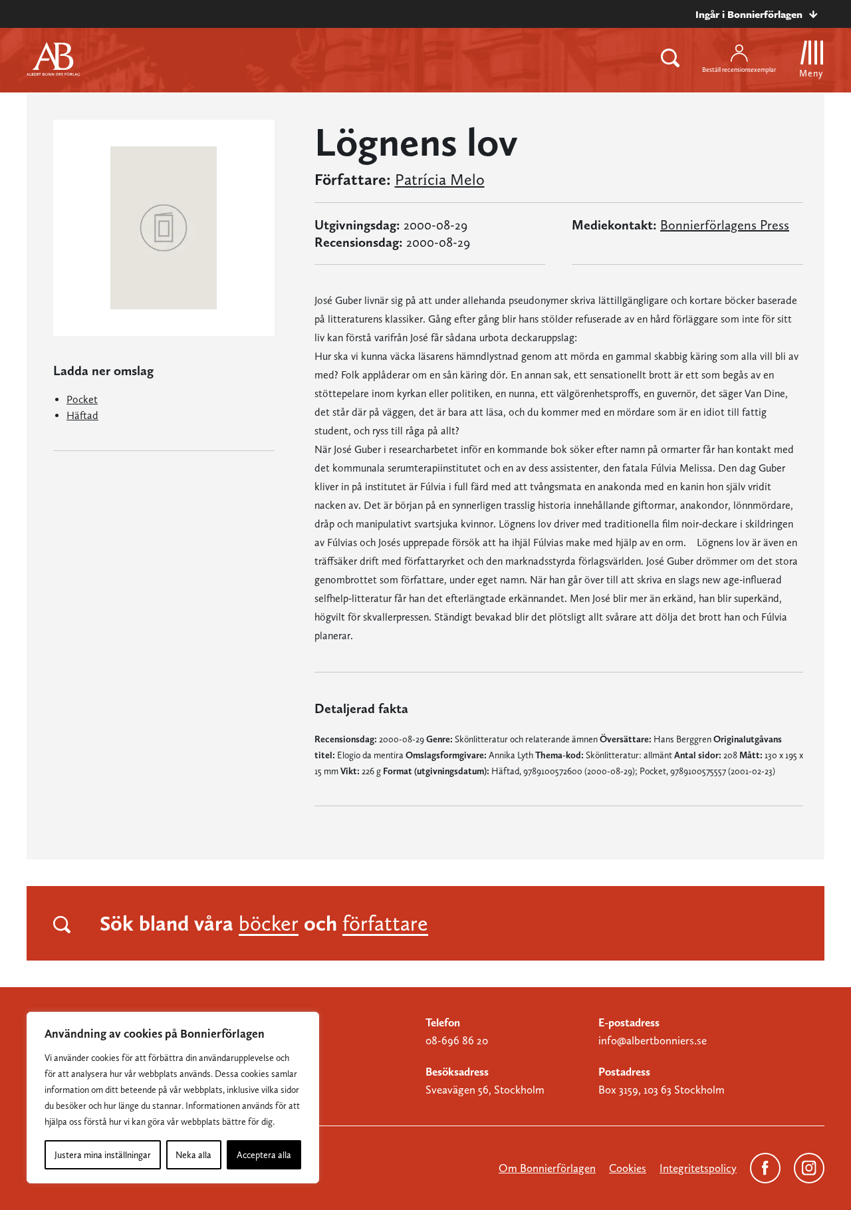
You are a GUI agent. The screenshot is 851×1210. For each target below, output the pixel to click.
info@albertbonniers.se (652, 1040)
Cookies (627, 1168)
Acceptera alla (264, 1154)
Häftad (82, 415)
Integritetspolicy (698, 1168)
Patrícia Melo (440, 179)
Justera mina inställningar (103, 1154)
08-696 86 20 (457, 1040)
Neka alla (193, 1154)
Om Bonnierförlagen (547, 1168)
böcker (269, 923)
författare (385, 923)
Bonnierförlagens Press (724, 225)
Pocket (82, 399)
